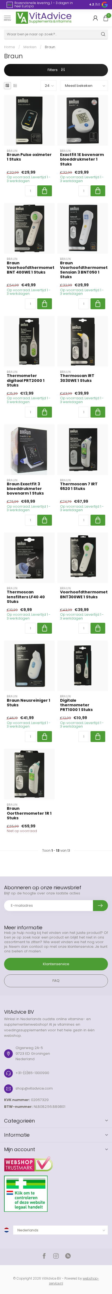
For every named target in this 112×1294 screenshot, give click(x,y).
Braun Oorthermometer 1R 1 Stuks (29, 813)
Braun (50, 47)
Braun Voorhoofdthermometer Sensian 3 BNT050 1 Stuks (82, 270)
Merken (29, 47)
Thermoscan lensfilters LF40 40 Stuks (26, 597)
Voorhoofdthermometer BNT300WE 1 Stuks (82, 594)
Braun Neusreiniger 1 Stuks (28, 702)
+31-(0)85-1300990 (32, 1072)
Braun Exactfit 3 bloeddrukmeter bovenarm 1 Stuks (25, 489)
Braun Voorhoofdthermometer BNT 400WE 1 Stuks (29, 268)
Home (9, 47)
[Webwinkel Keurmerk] (56, 1162)
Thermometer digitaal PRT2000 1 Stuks (26, 380)
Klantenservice (56, 964)
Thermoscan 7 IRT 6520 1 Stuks (79, 486)
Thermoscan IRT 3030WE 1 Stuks (77, 378)
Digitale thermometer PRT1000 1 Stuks (76, 705)
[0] (106, 18)
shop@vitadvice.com (34, 1088)
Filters (53, 69)
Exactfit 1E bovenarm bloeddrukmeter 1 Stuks (82, 159)
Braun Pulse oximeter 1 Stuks (29, 157)
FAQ (56, 980)
